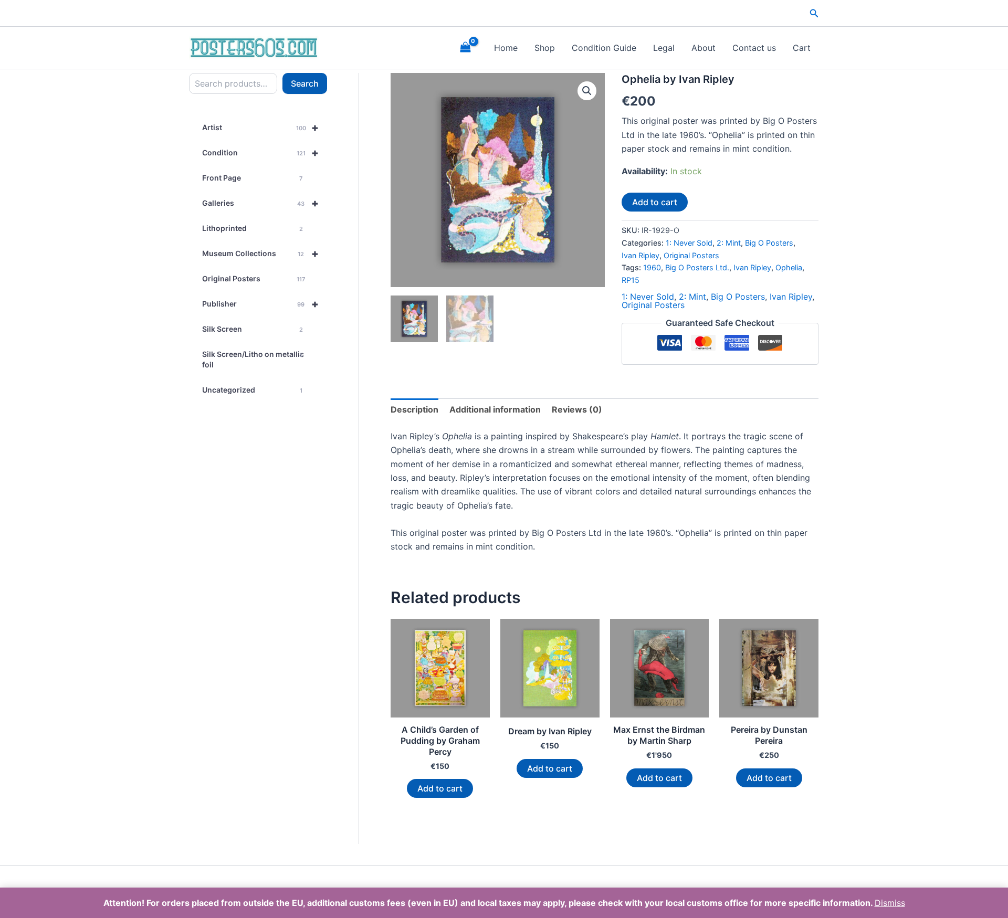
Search (305, 83)
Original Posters (253, 278)
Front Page (252, 177)
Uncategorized (252, 389)
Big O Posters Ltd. (697, 267)
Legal (664, 48)
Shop (544, 48)
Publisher (260, 304)
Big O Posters (769, 242)
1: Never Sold (689, 242)
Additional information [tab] (495, 409)
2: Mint (729, 242)
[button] (814, 13)
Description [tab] (414, 409)
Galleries (260, 203)
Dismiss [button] (890, 903)
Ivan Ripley (640, 255)
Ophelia (788, 267)
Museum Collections (260, 253)
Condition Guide (604, 48)
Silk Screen (252, 328)
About (703, 48)
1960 (652, 267)
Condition (260, 152)
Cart (802, 48)
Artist (260, 127)
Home (506, 48)
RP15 (630, 280)
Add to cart (654, 202)
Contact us (754, 48)
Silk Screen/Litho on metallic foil (253, 359)
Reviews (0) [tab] (577, 409)
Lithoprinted (252, 228)
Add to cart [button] (440, 788)
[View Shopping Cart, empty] (465, 47)
